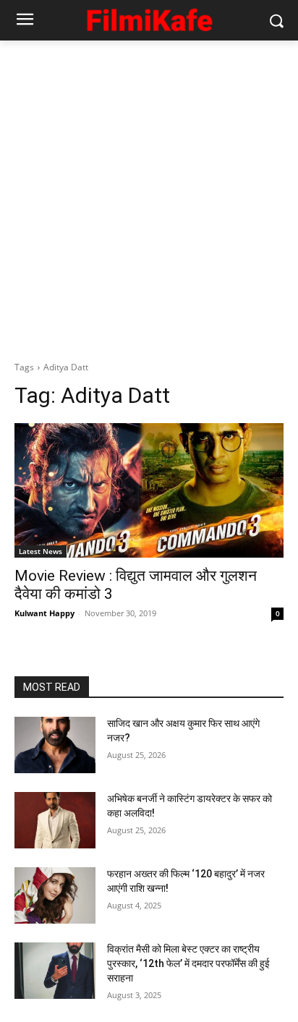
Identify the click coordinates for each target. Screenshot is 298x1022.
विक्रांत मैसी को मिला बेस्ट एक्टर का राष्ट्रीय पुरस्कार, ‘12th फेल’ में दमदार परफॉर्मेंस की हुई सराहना (188, 963)
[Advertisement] (149, 197)
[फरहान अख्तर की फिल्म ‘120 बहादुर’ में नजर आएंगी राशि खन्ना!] (54, 895)
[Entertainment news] (148, 18)
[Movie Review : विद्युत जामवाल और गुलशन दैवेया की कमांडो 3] (149, 490)
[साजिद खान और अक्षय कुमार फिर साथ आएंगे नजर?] (54, 745)
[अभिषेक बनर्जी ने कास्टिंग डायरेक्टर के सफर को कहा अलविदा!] (54, 820)
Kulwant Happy (44, 613)
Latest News (40, 551)
